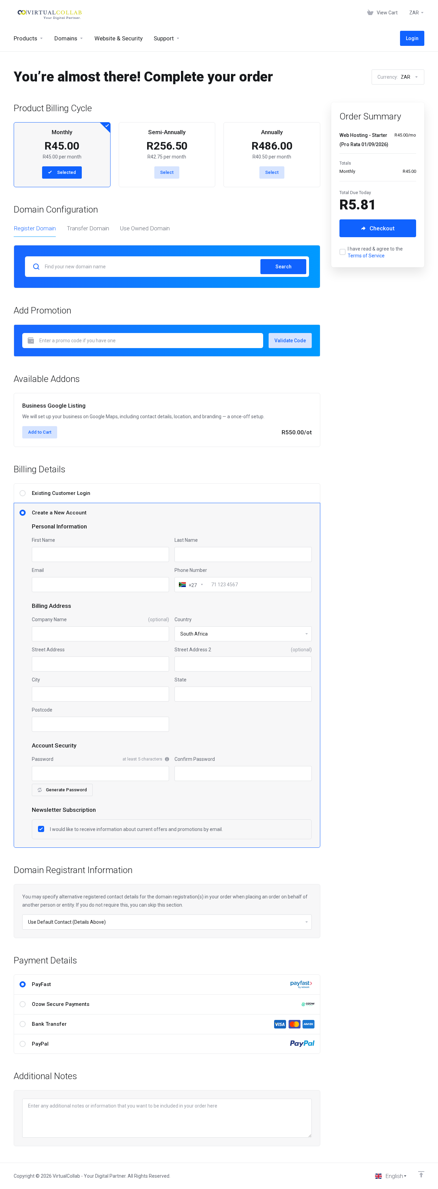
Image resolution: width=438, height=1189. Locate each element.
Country (183, 619)
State (180, 679)
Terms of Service (366, 255)
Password (42, 759)
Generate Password (66, 789)
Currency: (393, 77)
